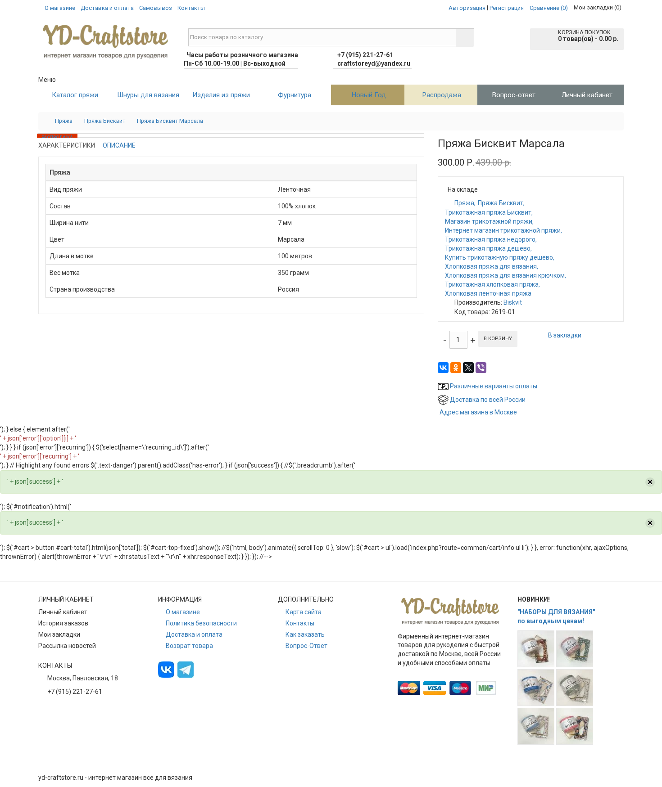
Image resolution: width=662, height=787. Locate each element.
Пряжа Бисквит (104, 120)
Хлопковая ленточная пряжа (488, 293)
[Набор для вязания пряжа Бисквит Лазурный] (536, 688)
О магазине (60, 7)
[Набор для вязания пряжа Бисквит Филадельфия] (575, 726)
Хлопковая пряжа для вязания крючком (505, 275)
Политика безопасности (201, 623)
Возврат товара (189, 645)
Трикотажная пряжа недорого (490, 239)
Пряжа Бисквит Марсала (170, 120)
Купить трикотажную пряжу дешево (499, 257)
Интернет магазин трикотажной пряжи (503, 230)
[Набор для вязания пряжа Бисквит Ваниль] (536, 649)
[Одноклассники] (455, 367)
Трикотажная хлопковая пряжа (492, 284)
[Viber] (481, 367)
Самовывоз (155, 7)
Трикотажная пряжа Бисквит (488, 212)
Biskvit (512, 302)
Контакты (191, 7)
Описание (119, 145)
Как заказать (305, 634)
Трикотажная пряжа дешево (488, 248)
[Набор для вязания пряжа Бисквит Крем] (575, 649)
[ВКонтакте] (443, 367)
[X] (468, 367)
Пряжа (64, 120)
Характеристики (66, 145)
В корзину (498, 339)
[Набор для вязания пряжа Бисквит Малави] (575, 688)
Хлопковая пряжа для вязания (491, 266)
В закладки (564, 335)
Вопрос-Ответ (306, 645)
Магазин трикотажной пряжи (488, 221)
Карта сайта (304, 612)
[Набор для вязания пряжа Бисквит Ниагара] (536, 726)
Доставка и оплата (107, 7)
